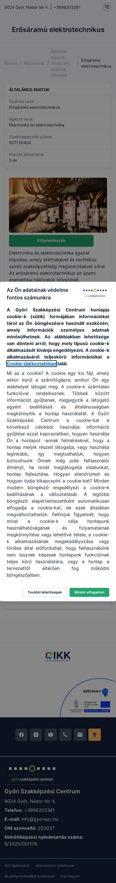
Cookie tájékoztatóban (31, 363)
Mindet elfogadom (89, 592)
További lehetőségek (45, 592)
